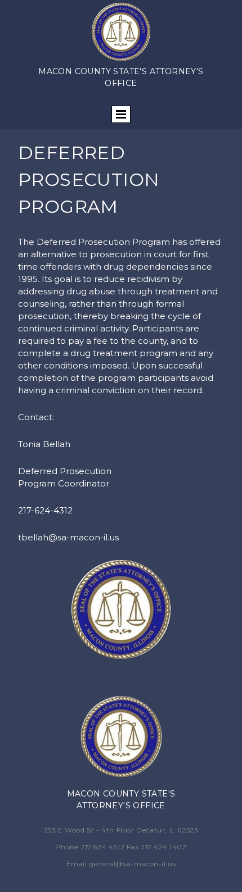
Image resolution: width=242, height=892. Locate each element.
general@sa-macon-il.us (132, 863)
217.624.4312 (102, 847)
